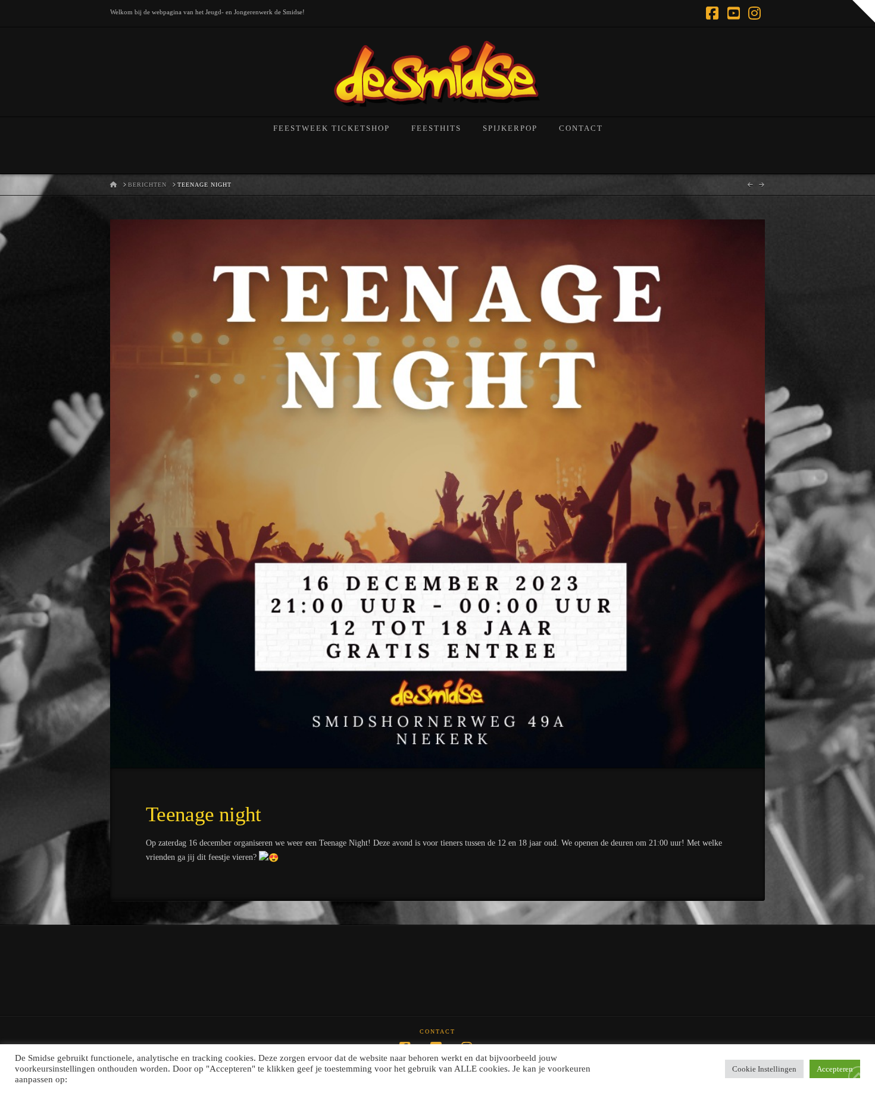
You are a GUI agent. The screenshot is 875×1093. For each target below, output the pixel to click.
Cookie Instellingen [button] (764, 1068)
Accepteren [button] (835, 1068)
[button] (863, 11)
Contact (437, 1031)
